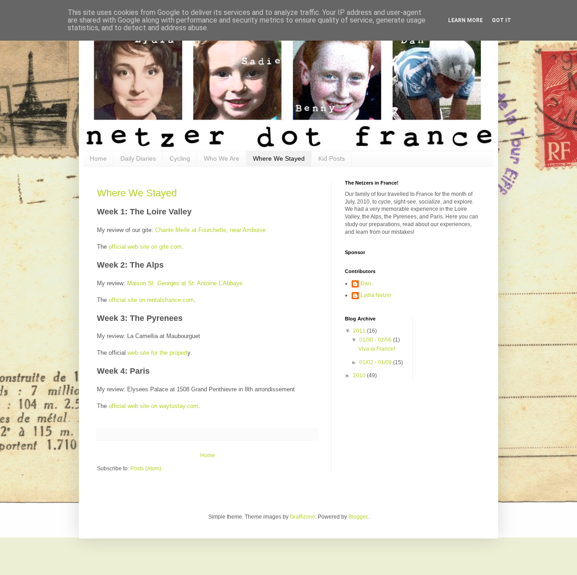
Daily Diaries (138, 158)
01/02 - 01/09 (376, 362)
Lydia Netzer (376, 295)
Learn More (465, 20)
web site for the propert (158, 352)
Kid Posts (331, 158)
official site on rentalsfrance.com (151, 300)
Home (98, 158)
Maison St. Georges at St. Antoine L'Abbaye (185, 283)
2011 (360, 331)
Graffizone (302, 517)
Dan (366, 283)
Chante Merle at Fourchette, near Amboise (210, 230)
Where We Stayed (279, 158)
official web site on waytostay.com (153, 406)
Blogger (357, 517)
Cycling (179, 158)
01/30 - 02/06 (376, 340)
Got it (501, 20)
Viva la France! (376, 349)
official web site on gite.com (145, 246)
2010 (360, 375)
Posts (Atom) (145, 468)
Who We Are (221, 158)
